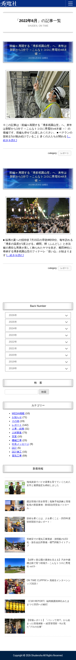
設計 (14, 447)
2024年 (13, 328)
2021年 (13, 348)
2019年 (13, 361)
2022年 (13, 341)
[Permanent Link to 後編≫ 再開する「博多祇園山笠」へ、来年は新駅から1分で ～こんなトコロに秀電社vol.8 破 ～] (38, 72)
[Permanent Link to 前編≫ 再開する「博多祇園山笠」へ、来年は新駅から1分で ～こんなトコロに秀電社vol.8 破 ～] (38, 199)
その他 (15, 421)
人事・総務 (18, 428)
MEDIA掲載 (18, 413)
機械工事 (17, 440)
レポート (64, 153)
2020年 (13, 355)
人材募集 (17, 432)
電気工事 (17, 455)
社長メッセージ (20, 444)
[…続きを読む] (15, 255)
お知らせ (17, 417)
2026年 (13, 315)
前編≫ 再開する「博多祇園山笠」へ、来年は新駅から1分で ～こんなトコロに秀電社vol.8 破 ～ (38, 176)
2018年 (13, 368)
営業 (14, 436)
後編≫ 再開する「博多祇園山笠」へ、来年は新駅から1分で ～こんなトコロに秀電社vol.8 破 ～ (38, 49)
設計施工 (17, 451)
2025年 (13, 321)
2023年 (13, 335)
